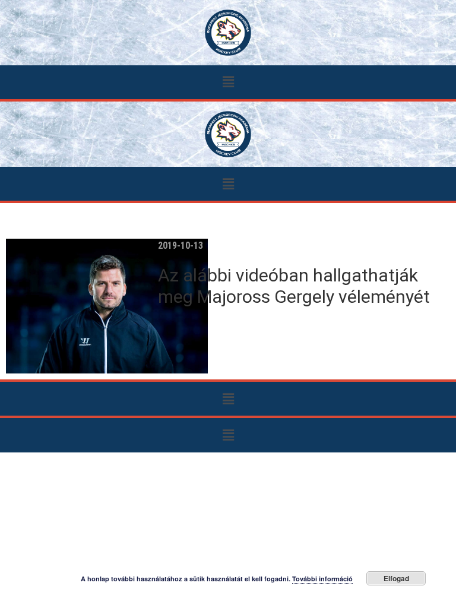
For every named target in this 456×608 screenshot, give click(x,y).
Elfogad (396, 578)
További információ (322, 578)
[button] (228, 82)
